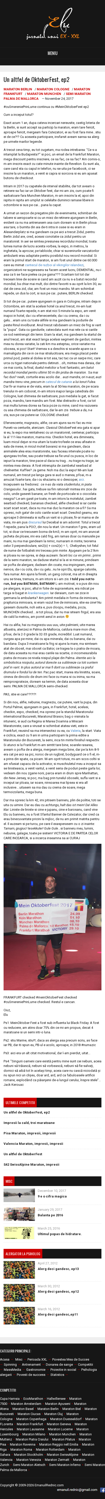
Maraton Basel (23, 1409)
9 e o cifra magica (52, 1196)
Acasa (4, 1359)
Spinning (10, 1364)
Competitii (85, 1364)
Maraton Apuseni (57, 1404)
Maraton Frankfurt (30, 1424)
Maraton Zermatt (57, 1460)
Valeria (76, 731)
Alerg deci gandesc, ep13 (58, 1269)
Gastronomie (35, 1370)
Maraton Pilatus (63, 1439)
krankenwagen (38, 593)
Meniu (53, 53)
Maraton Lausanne (30, 1429)
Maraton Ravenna (22, 1444)
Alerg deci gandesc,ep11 (58, 1314)
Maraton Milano (33, 1434)
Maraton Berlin (18, 89)
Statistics (57, 1375)
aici (81, 479)
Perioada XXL (37, 1359)
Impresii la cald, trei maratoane (29, 1123)
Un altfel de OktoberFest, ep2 (27, 1112)
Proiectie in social (63, 1370)
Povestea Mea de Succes (70, 1359)
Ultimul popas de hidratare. (60, 1234)
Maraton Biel (71, 1409)
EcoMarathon (33, 1399)
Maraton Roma (21, 1449)
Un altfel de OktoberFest (23, 1154)
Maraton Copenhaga (31, 1419)
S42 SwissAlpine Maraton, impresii (31, 1164)
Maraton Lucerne (60, 1429)
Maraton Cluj (53, 1414)
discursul (35, 522)
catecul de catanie (59, 382)
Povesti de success (31, 1375)
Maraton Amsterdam (26, 1404)
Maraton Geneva (59, 1424)
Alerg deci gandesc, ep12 (58, 1291)
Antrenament (31, 1364)
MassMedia (12, 1370)
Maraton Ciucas (29, 1414)
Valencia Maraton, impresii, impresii (33, 1144)
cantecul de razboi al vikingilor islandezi (54, 265)
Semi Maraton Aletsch (29, 1465)
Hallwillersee (56, 1399)
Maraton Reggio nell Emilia (58, 1444)
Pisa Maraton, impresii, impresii (30, 1133)
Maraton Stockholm (28, 1455)
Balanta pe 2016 (50, 1215)
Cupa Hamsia (10, 1399)
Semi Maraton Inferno (65, 1465)
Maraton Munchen (44, 94)
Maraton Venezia (28, 1460)
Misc (18, 1359)
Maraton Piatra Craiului (32, 1439)
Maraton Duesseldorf (66, 1419)
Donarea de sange (59, 1364)
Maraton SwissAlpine (62, 1455)
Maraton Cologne (53, 89)
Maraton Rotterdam (50, 1449)
